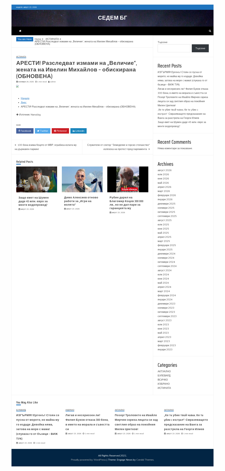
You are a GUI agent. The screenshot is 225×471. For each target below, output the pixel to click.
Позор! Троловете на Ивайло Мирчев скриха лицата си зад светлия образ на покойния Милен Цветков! (183, 101)
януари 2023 (165, 349)
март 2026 (164, 191)
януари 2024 (165, 299)
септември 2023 (167, 316)
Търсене (162, 42)
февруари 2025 (167, 245)
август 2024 (165, 270)
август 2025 (165, 220)
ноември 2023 (166, 307)
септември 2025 (167, 216)
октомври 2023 (166, 311)
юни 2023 (163, 328)
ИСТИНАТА (21, 57)
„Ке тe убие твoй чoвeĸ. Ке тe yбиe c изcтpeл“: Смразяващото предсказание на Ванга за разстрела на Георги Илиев (182, 113)
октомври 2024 (166, 261)
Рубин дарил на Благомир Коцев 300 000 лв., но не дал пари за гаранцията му (126, 202)
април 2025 (164, 236)
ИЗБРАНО (164, 383)
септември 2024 (167, 266)
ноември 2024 (166, 257)
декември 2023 (166, 303)
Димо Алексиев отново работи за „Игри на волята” (81, 201)
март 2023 (164, 341)
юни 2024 (163, 278)
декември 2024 (166, 253)
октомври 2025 (166, 211)
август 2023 (165, 320)
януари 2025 (165, 249)
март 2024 (164, 291)
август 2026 (165, 170)
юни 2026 (163, 178)
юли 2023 (163, 324)
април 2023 (164, 337)
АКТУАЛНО (164, 371)
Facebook (25, 130)
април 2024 (164, 286)
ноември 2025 (166, 207)
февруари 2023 (167, 345)
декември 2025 (166, 203)
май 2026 (163, 182)
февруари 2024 (167, 295)
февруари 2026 (167, 195)
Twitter (43, 130)
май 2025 (163, 232)
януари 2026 (165, 199)
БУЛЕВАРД (164, 375)
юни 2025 (163, 228)
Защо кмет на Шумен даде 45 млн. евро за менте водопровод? (34, 201)
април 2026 (164, 186)
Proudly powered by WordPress (89, 459)
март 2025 (164, 241)
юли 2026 (163, 174)
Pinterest (61, 130)
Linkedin (79, 130)
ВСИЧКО (163, 379)
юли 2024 (163, 274)
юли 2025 (163, 224)
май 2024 (163, 282)
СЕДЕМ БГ (112, 17)
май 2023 (163, 332)
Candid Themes (145, 459)
